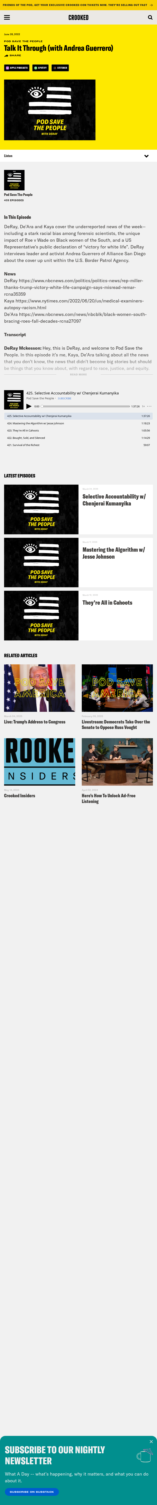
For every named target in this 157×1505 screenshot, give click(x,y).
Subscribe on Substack (32, 1492)
